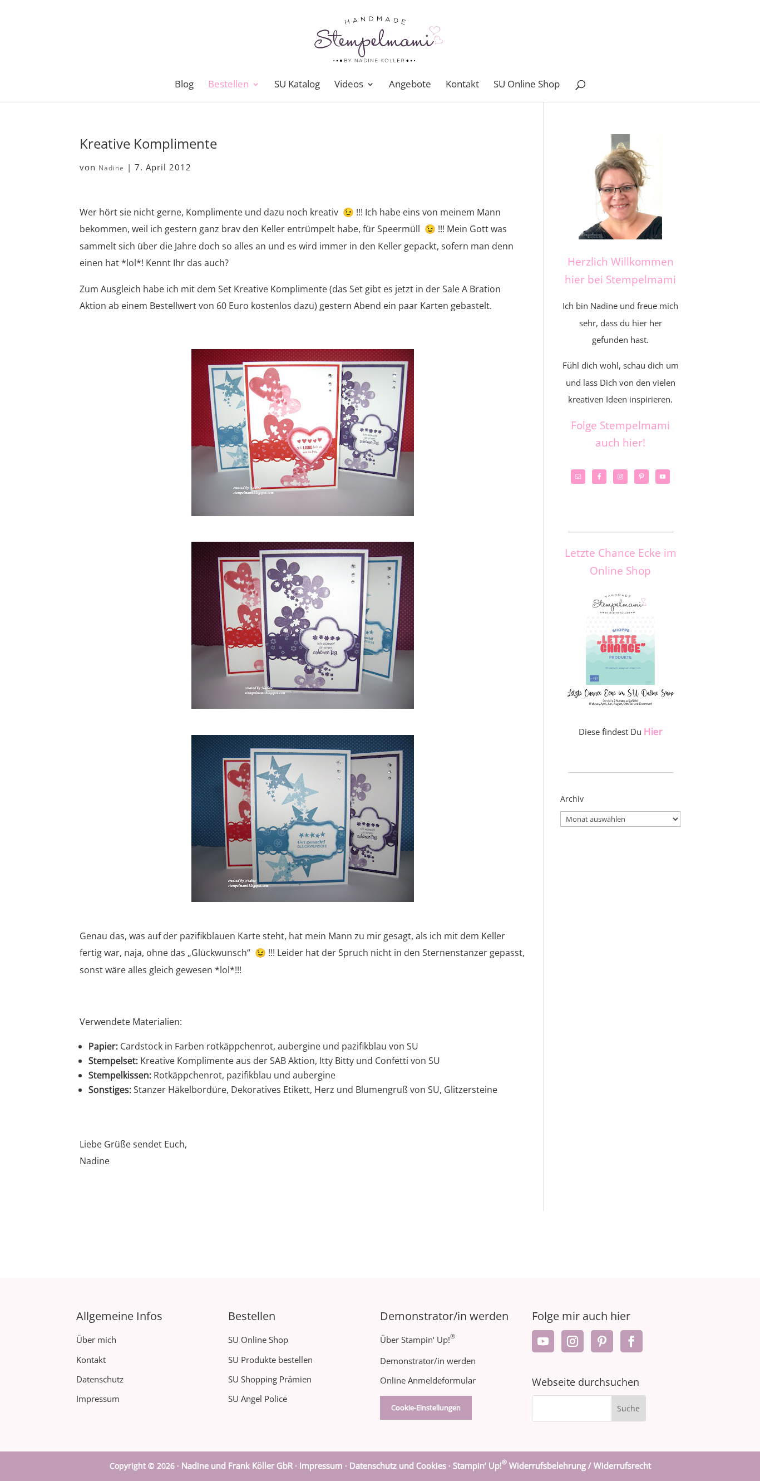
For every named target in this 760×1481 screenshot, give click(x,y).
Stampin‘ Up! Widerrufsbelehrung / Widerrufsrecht (552, 1465)
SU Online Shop (526, 85)
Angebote (410, 85)
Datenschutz (100, 1379)
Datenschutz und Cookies (397, 1465)
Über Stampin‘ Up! (417, 1339)
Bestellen (228, 85)
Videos (348, 85)
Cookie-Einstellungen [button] (426, 1407)
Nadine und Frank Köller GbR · (240, 1465)
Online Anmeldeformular (428, 1380)
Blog (184, 85)
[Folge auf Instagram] (572, 1341)
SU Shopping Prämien (270, 1379)
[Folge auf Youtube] (543, 1341)
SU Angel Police (257, 1398)
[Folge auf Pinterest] (602, 1341)
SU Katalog (297, 85)
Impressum (98, 1398)
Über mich (96, 1339)
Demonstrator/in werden (428, 1360)
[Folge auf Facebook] (631, 1341)
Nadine (111, 168)
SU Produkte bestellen (270, 1359)
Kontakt (462, 85)
